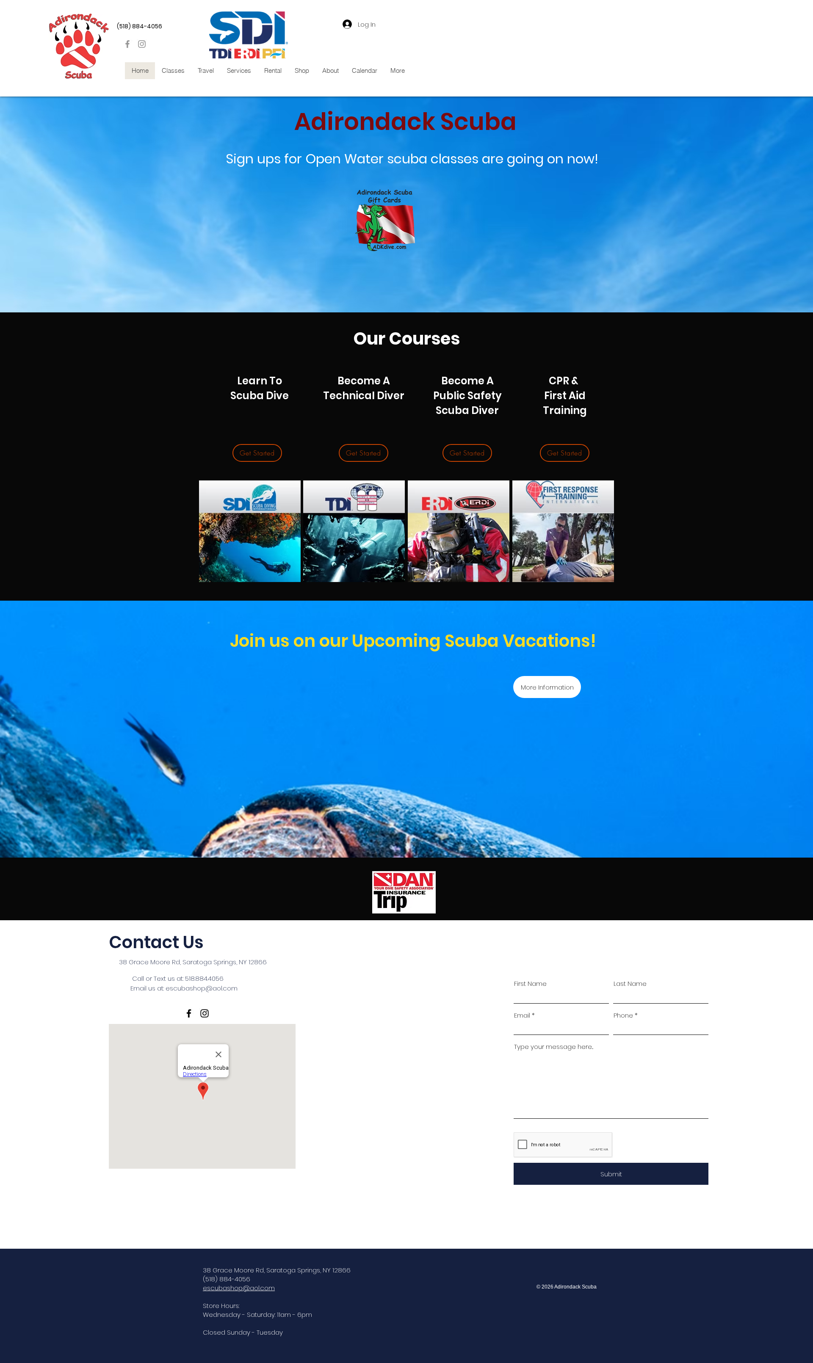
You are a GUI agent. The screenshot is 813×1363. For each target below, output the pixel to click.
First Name (530, 983)
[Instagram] (142, 44)
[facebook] (188, 1013)
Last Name (630, 983)
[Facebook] (127, 44)
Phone (623, 1015)
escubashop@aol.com (202, 988)
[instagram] (204, 1013)
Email (522, 1015)
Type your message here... (553, 1046)
